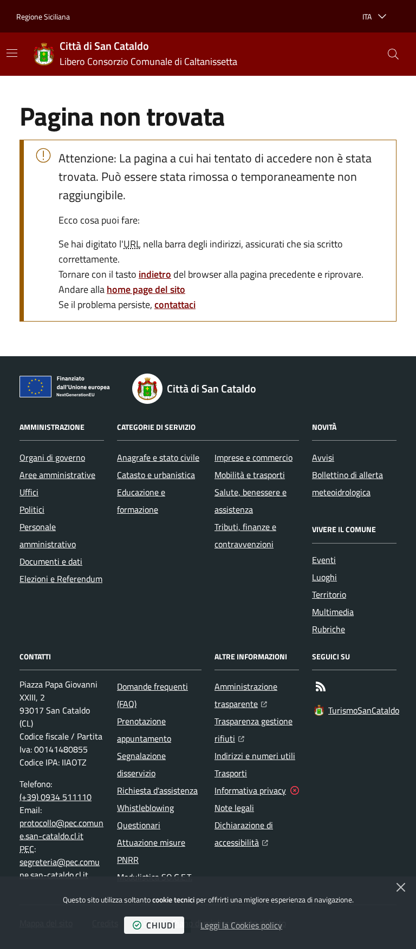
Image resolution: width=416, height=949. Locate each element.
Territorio (329, 594)
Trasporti (230, 773)
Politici (32, 509)
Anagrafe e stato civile (158, 457)
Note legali (234, 807)
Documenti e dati (51, 561)
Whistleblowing (145, 807)
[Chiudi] (400, 887)
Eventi (324, 559)
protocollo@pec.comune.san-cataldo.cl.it (61, 829)
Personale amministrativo (48, 535)
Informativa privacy (250, 790)
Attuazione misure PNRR (151, 851)
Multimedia (333, 611)
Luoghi (324, 577)
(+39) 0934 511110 (56, 796)
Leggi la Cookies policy (241, 925)
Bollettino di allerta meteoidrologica (347, 483)
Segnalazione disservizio (141, 764)
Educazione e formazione (141, 501)
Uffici (29, 492)
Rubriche (328, 629)
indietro (155, 274)
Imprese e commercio (253, 457)
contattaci (175, 304)
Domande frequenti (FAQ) (152, 695)
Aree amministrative (57, 474)
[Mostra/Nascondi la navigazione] (11, 53)
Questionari (138, 825)
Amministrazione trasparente (256, 695)
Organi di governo (52, 457)
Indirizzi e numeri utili (254, 755)
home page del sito (146, 289)
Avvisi (323, 457)
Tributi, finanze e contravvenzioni (245, 535)
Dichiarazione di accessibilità (256, 834)
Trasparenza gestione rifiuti (256, 730)
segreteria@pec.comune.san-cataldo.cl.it (60, 868)
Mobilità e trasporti (249, 474)
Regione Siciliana (43, 16)
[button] (393, 54)
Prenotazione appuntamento (144, 730)
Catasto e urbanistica (156, 474)
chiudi (161, 925)
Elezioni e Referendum (61, 578)
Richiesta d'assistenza (157, 790)
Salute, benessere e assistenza (250, 501)
